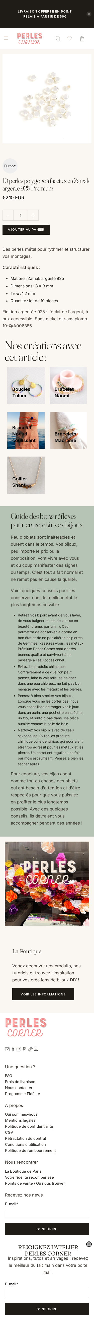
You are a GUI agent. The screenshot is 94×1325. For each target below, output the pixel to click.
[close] (88, 1244)
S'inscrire (47, 1309)
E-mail (11, 1284)
